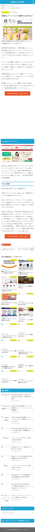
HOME (3, 5)
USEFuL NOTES (17, 2)
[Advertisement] (17, 118)
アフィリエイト (10, 5)
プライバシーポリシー (8, 513)
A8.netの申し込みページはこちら (16, 93)
